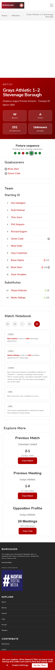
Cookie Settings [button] (20, 665)
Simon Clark (14, 173)
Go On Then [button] (40, 665)
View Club (28, 531)
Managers (4, 630)
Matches (16, 15)
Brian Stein (13, 169)
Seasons (4, 613)
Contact (4, 649)
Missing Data (5, 644)
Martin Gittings (13, 355)
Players (4, 602)
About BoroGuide (7, 562)
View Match (27, 460)
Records (4, 624)
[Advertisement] (27, 49)
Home (4, 15)
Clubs (3, 619)
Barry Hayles (12, 338)
